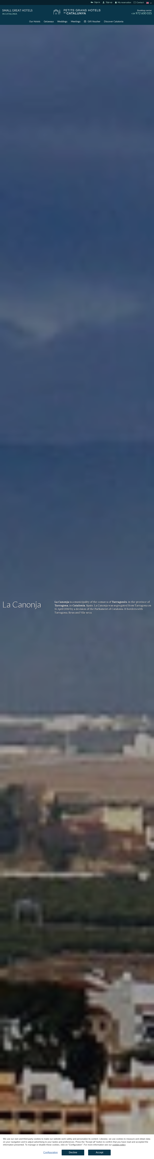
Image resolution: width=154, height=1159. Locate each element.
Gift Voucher (94, 21)
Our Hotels (34, 21)
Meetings (75, 21)
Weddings (62, 21)
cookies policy (118, 1144)
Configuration (50, 1152)
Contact (140, 3)
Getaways (49, 21)
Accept (99, 1152)
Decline (73, 1152)
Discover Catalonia (113, 21)
